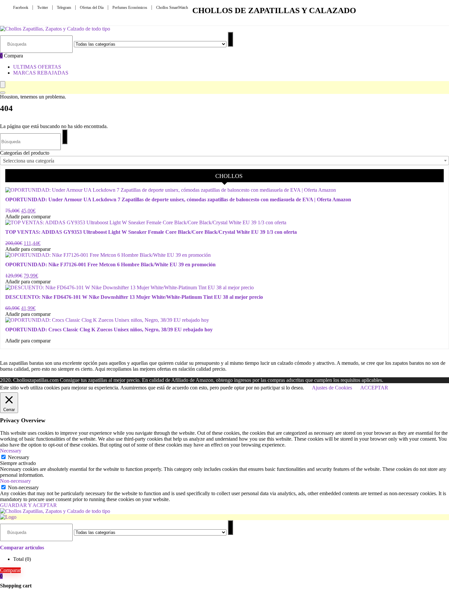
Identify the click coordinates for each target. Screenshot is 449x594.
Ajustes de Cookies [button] (332, 387)
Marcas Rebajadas (40, 73)
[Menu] (2, 84)
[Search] (2, 93)
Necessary (18, 457)
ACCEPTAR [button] (374, 387)
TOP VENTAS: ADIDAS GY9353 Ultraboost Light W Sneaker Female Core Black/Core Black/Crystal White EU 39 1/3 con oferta (151, 232)
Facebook (20, 7)
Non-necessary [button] (15, 481)
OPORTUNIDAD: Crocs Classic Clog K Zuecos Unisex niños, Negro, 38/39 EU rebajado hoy (109, 329)
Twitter (42, 7)
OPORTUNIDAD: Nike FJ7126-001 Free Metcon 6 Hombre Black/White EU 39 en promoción (110, 264)
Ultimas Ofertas (37, 67)
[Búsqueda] (230, 39)
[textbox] (224, 160)
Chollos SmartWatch (172, 7)
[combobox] (224, 160)
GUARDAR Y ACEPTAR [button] (28, 505)
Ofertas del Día (92, 7)
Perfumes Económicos (129, 7)
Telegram (64, 7)
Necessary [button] (10, 450)
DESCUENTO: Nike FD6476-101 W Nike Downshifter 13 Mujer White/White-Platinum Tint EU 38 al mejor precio (134, 297)
